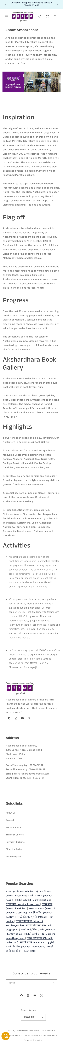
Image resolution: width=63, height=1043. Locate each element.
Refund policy (48, 1030)
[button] (7, 16)
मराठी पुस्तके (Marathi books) (22, 892)
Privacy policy (15, 1035)
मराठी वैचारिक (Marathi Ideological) (26, 947)
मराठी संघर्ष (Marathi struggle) (37, 943)
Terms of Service (15, 835)
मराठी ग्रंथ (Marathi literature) (23, 905)
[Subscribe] (53, 983)
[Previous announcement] (5, 4)
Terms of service (32, 1035)
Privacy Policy (13, 828)
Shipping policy (50, 1035)
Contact (10, 820)
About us (11, 813)
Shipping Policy (14, 850)
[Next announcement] (57, 4)
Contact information (33, 1040)
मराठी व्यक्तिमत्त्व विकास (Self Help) (29, 949)
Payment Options (15, 842)
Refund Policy (13, 857)
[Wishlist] (47, 16)
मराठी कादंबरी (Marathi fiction (33, 900)
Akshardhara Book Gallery (27, 1031)
